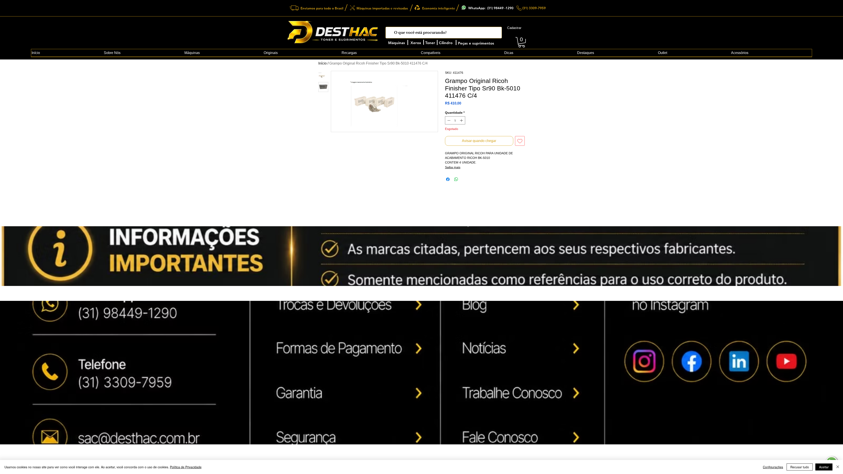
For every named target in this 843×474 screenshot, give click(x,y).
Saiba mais (452, 167)
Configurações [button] (773, 467)
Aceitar (824, 467)
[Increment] (462, 120)
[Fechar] (837, 466)
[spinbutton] (455, 120)
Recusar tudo (799, 467)
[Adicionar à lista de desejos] (520, 141)
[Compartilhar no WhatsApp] (456, 179)
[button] (521, 42)
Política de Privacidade (186, 467)
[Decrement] (448, 120)
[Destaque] (396, 337)
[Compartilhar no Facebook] (447, 179)
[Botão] (324, 394)
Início (322, 63)
